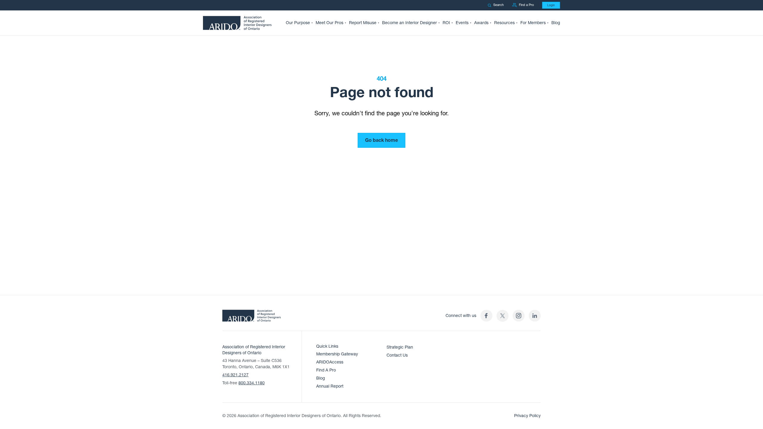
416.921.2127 (235, 374)
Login (551, 5)
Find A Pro (326, 370)
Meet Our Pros (329, 22)
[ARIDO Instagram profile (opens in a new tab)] (519, 316)
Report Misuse (362, 22)
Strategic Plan (400, 347)
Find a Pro (526, 5)
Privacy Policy (527, 415)
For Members (533, 22)
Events (462, 22)
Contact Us (397, 355)
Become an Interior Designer (409, 22)
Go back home (381, 140)
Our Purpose (298, 22)
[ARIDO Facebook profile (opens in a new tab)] (486, 316)
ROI (446, 22)
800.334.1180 (251, 383)
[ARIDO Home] (251, 318)
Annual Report (329, 386)
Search (498, 5)
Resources (504, 22)
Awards (481, 22)
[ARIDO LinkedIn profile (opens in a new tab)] (535, 316)
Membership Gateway (337, 354)
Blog (555, 22)
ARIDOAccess (329, 362)
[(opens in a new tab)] (502, 316)
